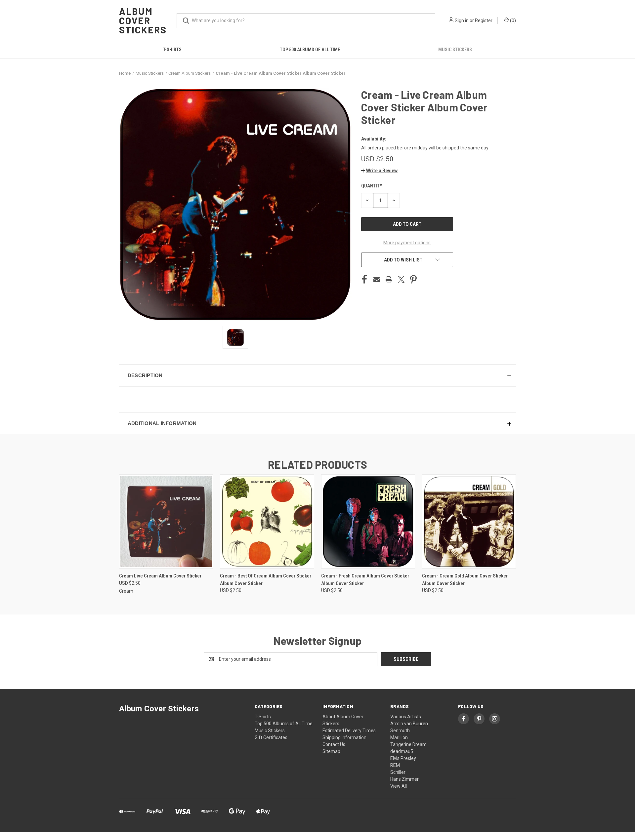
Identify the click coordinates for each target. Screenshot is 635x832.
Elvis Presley (403, 758)
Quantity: (372, 185)
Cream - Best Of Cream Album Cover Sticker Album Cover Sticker (265, 579)
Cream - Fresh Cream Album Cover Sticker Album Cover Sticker (365, 579)
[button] (379, 170)
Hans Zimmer (404, 779)
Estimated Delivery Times (349, 730)
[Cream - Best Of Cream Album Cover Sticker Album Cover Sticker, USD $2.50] (267, 521)
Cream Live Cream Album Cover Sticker (160, 576)
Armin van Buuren (409, 723)
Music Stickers (455, 49)
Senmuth (400, 730)
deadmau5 (401, 751)
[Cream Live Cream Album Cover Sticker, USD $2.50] (166, 521)
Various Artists (405, 716)
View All (398, 786)
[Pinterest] (413, 279)
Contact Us (333, 744)
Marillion (399, 737)
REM (395, 765)
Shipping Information (344, 737)
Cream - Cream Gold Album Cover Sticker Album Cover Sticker (465, 579)
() (512, 20)
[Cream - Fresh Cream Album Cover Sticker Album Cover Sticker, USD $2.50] (368, 521)
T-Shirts (172, 49)
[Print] (389, 279)
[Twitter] (401, 279)
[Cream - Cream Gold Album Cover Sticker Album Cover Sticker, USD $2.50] (469, 521)
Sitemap (331, 751)
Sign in (462, 20)
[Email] (376, 279)
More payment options (407, 242)
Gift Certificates (271, 737)
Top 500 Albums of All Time (310, 49)
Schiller (397, 772)
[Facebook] (364, 279)
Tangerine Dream (408, 744)
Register (483, 20)
